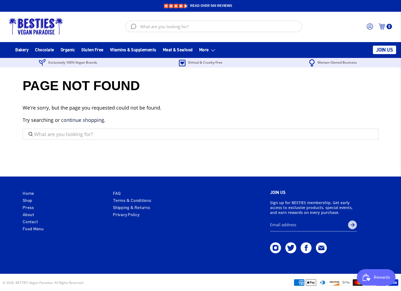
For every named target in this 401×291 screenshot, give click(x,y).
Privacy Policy (126, 214)
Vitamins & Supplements (133, 49)
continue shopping (82, 120)
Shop (27, 200)
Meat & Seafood (178, 49)
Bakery (21, 49)
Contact (30, 221)
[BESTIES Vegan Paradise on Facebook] (306, 251)
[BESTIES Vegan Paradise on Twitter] (290, 251)
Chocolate (44, 49)
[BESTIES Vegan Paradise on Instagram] (275, 251)
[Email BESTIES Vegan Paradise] (321, 251)
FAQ (116, 193)
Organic (68, 49)
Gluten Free (92, 49)
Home (28, 193)
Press (28, 207)
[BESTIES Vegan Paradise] (36, 26)
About (28, 214)
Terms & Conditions (132, 200)
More (204, 49)
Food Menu (33, 228)
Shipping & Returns (131, 207)
